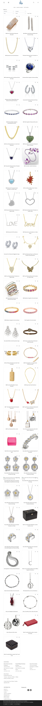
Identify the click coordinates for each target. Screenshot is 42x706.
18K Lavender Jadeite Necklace (30, 165)
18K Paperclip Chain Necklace (30, 384)
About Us (5, 689)
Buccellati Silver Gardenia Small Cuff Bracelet (30, 451)
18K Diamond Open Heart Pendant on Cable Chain (30, 210)
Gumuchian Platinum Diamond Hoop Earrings (30, 100)
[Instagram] (31, 690)
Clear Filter (29, 13)
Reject (11, 704)
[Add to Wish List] (17, 16)
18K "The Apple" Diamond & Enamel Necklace (12, 407)
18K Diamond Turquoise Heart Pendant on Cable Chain (12, 188)
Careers (5, 692)
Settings (17, 704)
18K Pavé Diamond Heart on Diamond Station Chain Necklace (30, 255)
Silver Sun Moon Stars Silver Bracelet (30, 611)
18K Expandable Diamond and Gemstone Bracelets (12, 299)
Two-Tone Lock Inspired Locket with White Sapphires (30, 429)
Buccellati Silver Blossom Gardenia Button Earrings (12, 503)
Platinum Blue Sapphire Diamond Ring (30, 77)
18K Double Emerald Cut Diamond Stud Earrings (12, 78)
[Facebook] (28, 690)
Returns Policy (6, 696)
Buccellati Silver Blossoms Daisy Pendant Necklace (30, 503)
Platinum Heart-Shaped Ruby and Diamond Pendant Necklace (11, 100)
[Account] (38, 2)
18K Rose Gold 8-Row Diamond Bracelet (12, 34)
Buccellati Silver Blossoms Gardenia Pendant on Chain (12, 525)
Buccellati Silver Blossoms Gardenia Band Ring (30, 547)
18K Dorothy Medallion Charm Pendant (12, 385)
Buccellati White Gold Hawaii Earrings (11, 340)
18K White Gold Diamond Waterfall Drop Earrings (30, 34)
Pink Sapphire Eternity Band (30, 320)
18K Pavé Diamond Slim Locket (12, 428)
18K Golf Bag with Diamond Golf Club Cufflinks (11, 363)
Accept (6, 704)
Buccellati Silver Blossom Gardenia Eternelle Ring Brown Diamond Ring (12, 547)
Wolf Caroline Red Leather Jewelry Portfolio (30, 633)
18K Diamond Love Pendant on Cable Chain (30, 233)
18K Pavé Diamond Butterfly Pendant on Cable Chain (30, 277)
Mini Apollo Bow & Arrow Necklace (30, 590)
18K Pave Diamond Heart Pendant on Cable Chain (11, 277)
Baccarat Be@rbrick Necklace (12, 611)
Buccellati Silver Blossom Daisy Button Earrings (30, 481)
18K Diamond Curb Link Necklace (11, 55)
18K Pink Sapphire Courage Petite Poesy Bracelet (30, 363)
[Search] (34, 2)
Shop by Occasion (20, 7)
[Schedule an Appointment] (8, 2)
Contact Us (6, 690)
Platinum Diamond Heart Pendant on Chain (30, 56)
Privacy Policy (6, 697)
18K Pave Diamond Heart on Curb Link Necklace (12, 144)
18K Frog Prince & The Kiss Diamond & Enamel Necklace (30, 407)
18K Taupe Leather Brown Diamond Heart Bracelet (30, 341)
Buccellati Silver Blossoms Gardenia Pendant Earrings (12, 473)
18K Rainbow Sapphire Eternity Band (30, 298)
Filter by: (5, 9)
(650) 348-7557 (33, 669)
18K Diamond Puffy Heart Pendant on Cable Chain (11, 210)
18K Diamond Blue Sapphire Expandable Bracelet (11, 122)
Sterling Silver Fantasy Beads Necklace (12, 568)
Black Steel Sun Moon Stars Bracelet (11, 590)
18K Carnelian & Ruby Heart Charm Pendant (30, 188)
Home (15, 7)
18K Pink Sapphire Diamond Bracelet (30, 121)
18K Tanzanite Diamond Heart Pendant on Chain (12, 166)
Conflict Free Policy (7, 699)
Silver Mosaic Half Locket (12, 632)
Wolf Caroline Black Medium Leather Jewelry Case (30, 525)
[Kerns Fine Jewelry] (21, 2)
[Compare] (19, 16)
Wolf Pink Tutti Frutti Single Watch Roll (12, 451)
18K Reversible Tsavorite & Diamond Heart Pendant (30, 144)
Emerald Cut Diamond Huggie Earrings (12, 254)
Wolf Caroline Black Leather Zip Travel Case (12, 655)
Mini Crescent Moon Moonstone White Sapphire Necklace (30, 569)
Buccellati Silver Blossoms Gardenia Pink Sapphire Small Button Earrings (12, 481)
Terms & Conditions (7, 693)
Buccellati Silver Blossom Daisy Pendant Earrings (30, 473)
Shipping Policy (7, 694)
